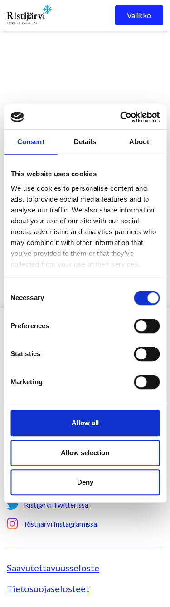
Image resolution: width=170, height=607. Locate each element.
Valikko (139, 15)
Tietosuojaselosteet (48, 588)
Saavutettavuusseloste (53, 567)
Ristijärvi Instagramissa (60, 523)
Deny (85, 482)
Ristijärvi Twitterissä (56, 504)
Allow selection (85, 452)
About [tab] (139, 142)
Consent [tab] (30, 142)
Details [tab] (85, 142)
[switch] (147, 326)
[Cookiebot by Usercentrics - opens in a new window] (121, 117)
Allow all (85, 423)
